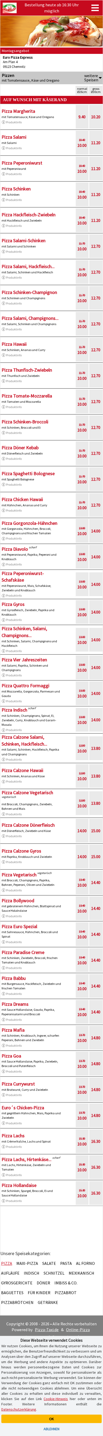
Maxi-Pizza (27, 1263)
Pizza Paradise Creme (23, 952)
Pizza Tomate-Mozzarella (27, 396)
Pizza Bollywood (18, 900)
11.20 (95, 142)
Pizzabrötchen (17, 1302)
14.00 (95, 531)
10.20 (95, 116)
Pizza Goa (11, 1056)
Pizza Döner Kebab (20, 448)
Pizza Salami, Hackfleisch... (28, 266)
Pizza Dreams (15, 1004)
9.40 (82, 116)
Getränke (48, 1302)
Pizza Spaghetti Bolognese (28, 473)
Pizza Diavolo (15, 549)
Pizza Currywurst (18, 1084)
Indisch (31, 1273)
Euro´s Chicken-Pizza (23, 1108)
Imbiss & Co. (65, 1282)
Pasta (66, 1263)
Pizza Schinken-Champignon (29, 292)
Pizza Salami (14, 137)
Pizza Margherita (18, 111)
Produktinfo (14, 122)
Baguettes (12, 1292)
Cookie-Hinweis (56, 1398)
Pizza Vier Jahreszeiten (24, 660)
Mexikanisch (81, 1273)
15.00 (95, 830)
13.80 (95, 748)
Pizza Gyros (13, 604)
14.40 (95, 882)
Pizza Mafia (13, 1030)
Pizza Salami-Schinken (23, 240)
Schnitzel (54, 1273)
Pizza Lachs (13, 1136)
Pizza (6, 1263)
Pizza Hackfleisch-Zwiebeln (28, 215)
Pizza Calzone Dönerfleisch (28, 825)
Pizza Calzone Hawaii (22, 770)
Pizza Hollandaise (19, 1185)
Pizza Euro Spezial (19, 926)
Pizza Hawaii (14, 344)
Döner (43, 1282)
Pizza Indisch (14, 710)
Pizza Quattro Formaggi (25, 685)
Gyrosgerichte (16, 1282)
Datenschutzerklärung (18, 1409)
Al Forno (85, 1263)
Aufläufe (10, 1273)
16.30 (95, 1141)
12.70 (95, 246)
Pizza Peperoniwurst (22, 163)
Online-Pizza (78, 1329)
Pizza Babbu (14, 978)
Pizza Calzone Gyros (21, 851)
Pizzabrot (66, 1292)
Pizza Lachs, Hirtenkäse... (27, 1159)
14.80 (95, 1037)
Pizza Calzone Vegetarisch (27, 792)
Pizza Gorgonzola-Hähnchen (29, 523)
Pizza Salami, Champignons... (30, 318)
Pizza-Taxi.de (47, 1329)
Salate (49, 1263)
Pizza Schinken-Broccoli (25, 422)
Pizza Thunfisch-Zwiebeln (27, 370)
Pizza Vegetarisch (19, 875)
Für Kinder (39, 1292)
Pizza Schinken (16, 189)
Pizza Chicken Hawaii (22, 499)
